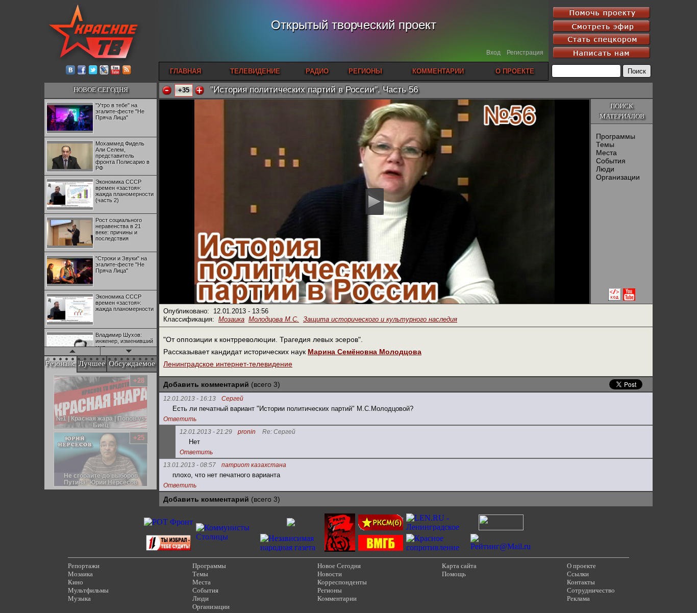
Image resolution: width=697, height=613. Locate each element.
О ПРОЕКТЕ (514, 71)
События (611, 161)
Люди (605, 169)
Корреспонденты (342, 582)
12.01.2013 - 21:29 (206, 431)
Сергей (232, 399)
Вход (493, 52)
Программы (615, 136)
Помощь (454, 574)
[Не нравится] (166, 90)
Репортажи (83, 566)
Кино (75, 582)
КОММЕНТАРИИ (438, 71)
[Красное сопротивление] (436, 547)
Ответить (179, 419)
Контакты (581, 582)
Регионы (329, 590)
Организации (618, 177)
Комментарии (337, 598)
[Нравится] (199, 90)
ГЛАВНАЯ (185, 71)
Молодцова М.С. (273, 319)
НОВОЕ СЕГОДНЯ (100, 89)
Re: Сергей (278, 432)
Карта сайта (459, 566)
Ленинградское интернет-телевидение (227, 364)
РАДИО (317, 71)
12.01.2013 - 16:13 (189, 398)
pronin (247, 432)
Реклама (578, 598)
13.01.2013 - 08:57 (189, 465)
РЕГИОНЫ (365, 71)
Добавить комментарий (206, 384)
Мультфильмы (88, 590)
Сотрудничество (591, 590)
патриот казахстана (253, 465)
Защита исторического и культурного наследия (380, 319)
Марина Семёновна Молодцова (364, 352)
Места (606, 153)
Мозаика (231, 319)
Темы (605, 144)
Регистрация (525, 52)
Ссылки (578, 574)
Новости (329, 574)
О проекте (581, 566)
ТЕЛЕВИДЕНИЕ (255, 71)
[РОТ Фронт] (168, 522)
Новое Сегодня (339, 566)
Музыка (79, 598)
